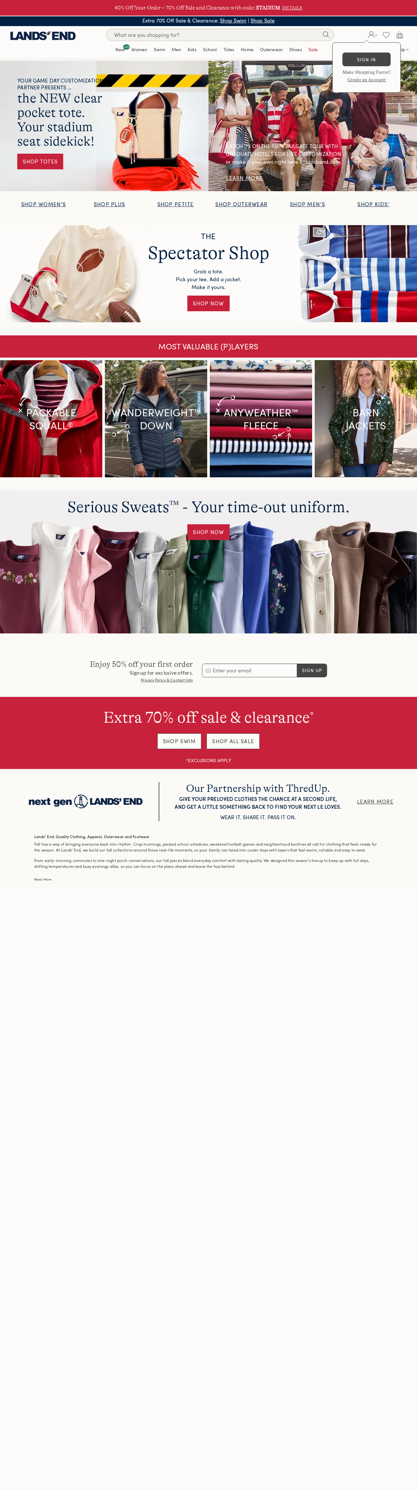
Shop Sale (263, 20)
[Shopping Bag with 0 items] (400, 34)
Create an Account (366, 79)
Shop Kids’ (373, 204)
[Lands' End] (43, 35)
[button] (372, 34)
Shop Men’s (307, 204)
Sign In (366, 59)
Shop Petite (175, 204)
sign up (312, 670)
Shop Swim (233, 20)
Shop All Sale (233, 741)
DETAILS (292, 8)
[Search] (325, 35)
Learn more (375, 801)
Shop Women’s (43, 204)
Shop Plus (109, 204)
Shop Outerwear (241, 204)
